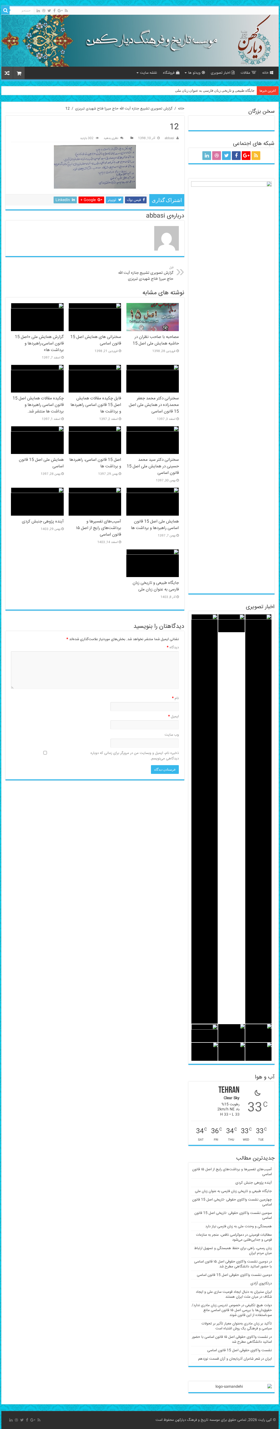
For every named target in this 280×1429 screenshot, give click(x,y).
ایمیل (173, 716)
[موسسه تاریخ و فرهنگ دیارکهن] (140, 41)
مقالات (245, 73)
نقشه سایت (148, 73)
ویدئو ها (194, 73)
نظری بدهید (111, 138)
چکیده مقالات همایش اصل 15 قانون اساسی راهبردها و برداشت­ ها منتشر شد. (38, 405)
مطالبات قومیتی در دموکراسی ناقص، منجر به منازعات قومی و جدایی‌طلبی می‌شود (234, 1237)
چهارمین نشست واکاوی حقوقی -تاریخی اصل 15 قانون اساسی (232, 1202)
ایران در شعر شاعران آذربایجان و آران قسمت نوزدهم (235, 1359)
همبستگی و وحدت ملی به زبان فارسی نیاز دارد (238, 1226)
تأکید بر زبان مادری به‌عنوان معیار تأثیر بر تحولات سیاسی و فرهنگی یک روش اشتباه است (237, 1326)
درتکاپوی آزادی (261, 1283)
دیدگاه (173, 647)
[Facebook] (54, 10)
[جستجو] (5, 10)
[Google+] (60, 10)
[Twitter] (49, 10)
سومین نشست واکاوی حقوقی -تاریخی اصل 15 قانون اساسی (233, 1215)
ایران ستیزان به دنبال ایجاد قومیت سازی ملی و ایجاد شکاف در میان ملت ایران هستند (234, 1294)
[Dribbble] (44, 10)
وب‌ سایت (172, 735)
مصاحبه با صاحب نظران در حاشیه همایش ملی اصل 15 (156, 340)
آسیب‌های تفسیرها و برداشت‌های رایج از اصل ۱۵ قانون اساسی (98, 528)
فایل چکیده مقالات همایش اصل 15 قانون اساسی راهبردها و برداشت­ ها (96, 405)
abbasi (169, 138)
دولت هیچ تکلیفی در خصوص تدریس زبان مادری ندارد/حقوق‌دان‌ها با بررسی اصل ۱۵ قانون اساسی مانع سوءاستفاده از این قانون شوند (232, 1310)
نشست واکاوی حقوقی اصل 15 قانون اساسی (239, 1350)
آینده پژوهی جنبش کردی (43, 521)
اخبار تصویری (220, 73)
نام (175, 698)
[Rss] (66, 10)
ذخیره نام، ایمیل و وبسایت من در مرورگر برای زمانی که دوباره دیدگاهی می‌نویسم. (135, 755)
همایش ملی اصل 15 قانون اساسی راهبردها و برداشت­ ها (155, 524)
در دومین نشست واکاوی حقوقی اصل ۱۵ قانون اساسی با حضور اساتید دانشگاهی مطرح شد (233, 1264)
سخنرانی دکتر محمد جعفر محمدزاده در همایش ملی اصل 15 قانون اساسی (154, 405)
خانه (265, 73)
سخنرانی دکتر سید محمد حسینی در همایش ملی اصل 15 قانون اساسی (153, 466)
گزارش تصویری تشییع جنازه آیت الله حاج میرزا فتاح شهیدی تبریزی (124, 108)
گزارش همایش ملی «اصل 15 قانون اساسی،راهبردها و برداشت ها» (39, 343)
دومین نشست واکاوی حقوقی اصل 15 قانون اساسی (234, 1275)
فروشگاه (168, 73)
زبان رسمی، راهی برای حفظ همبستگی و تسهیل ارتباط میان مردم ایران (233, 1251)
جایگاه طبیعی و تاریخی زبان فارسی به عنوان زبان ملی (215, 90)
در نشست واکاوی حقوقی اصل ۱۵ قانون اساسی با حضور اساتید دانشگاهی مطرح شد (232, 1339)
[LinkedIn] (38, 10)
